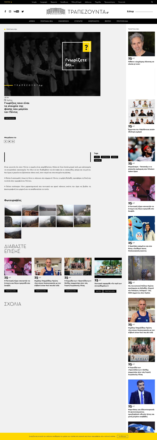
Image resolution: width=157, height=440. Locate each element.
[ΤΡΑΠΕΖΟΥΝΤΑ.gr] (78, 11)
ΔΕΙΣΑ (97, 157)
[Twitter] (23, 12)
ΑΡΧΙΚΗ (32, 21)
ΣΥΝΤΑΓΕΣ (78, 21)
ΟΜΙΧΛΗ (114, 157)
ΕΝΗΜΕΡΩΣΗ (64, 21)
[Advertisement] (47, 157)
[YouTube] (16, 12)
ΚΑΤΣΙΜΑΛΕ (105, 157)
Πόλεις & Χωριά (76, 2)
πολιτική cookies (109, 436)
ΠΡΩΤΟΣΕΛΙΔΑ (122, 21)
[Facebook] (5, 12)
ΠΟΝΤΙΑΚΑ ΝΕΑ (46, 21)
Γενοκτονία (121, 2)
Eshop (130, 11)
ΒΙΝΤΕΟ (108, 21)
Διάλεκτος (88, 2)
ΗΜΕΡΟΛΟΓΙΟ (93, 21)
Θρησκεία (54, 2)
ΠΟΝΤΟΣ (97, 160)
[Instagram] (10, 12)
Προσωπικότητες (109, 2)
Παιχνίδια (98, 2)
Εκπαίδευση (64, 2)
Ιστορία (34, 2)
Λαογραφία (43, 2)
